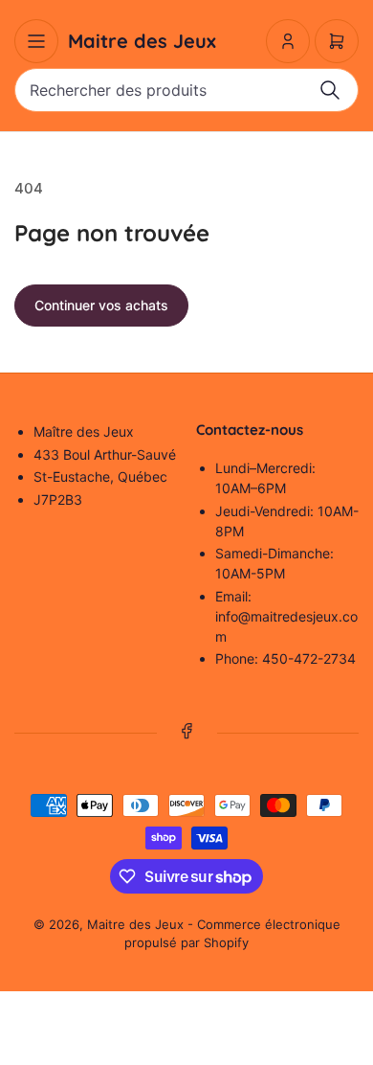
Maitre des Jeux (135, 924)
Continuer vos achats (101, 305)
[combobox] (186, 90)
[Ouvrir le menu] (36, 41)
